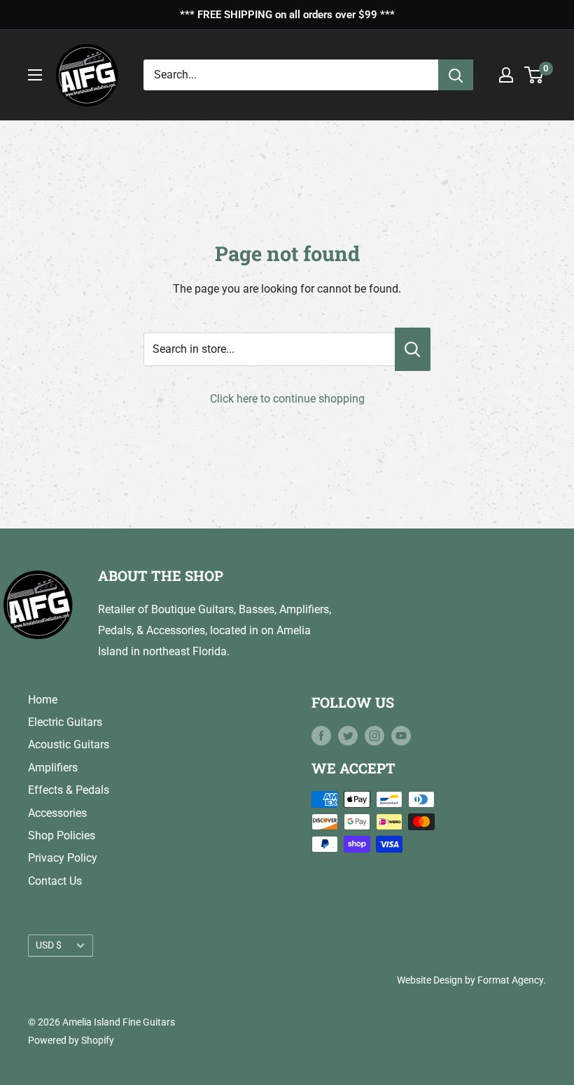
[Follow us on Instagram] (374, 735)
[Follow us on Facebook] (321, 735)
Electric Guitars (65, 722)
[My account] (506, 75)
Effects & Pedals (68, 790)
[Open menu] (35, 74)
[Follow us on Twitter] (348, 735)
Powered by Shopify (71, 1040)
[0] (534, 74)
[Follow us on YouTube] (401, 735)
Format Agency (510, 980)
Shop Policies (61, 835)
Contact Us (55, 881)
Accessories (57, 813)
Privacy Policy (62, 857)
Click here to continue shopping (287, 398)
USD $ (49, 945)
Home (42, 699)
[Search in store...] (412, 349)
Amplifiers (53, 767)
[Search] (455, 74)
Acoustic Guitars (68, 744)
